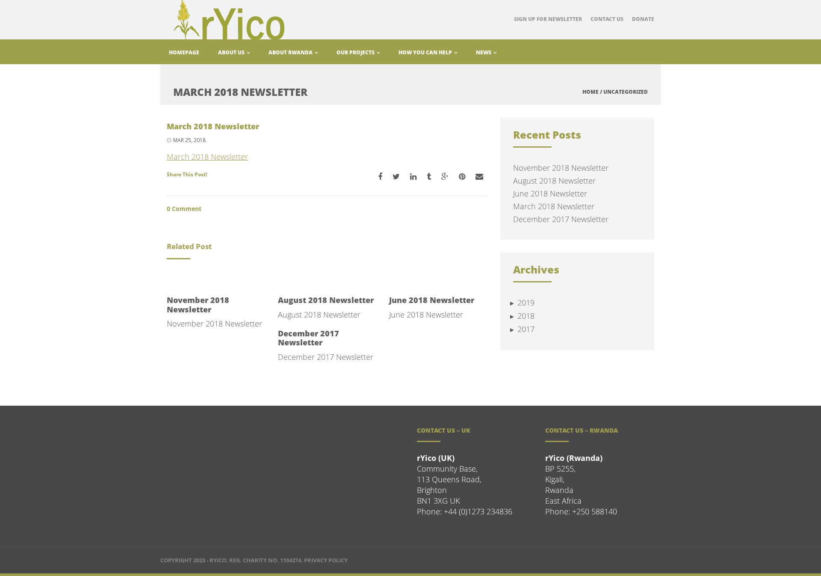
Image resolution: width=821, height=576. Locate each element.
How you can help (426, 52)
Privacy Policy (326, 560)
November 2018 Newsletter (198, 305)
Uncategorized (625, 91)
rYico (218, 560)
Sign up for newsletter (548, 19)
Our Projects (356, 52)
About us (232, 52)
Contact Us (607, 19)
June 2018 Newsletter (431, 300)
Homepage (184, 52)
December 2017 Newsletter (308, 338)
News (484, 52)
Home (590, 91)
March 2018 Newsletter (207, 156)
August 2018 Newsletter (326, 300)
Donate (643, 19)
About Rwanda (291, 52)
